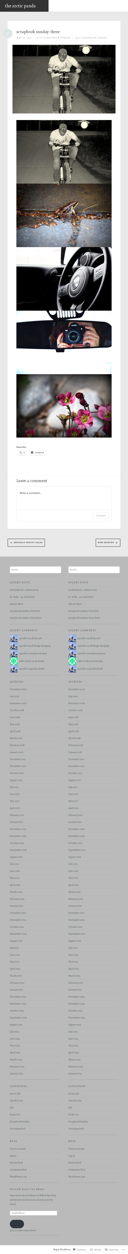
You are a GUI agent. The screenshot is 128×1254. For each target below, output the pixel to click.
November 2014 (18, 1003)
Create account (18, 1149)
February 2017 (17, 815)
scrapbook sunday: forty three (26, 618)
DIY (12, 1107)
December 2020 (18, 689)
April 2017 (15, 808)
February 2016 (17, 899)
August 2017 (16, 780)
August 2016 (16, 857)
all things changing (41, 646)
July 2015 (14, 948)
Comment (101, 515)
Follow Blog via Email (27, 1189)
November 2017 (18, 766)
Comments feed (18, 1169)
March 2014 (16, 1059)
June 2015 (15, 955)
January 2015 (16, 989)
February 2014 (17, 1066)
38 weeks (39, 661)
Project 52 (15, 1114)
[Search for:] (35, 569)
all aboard (36, 638)
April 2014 (15, 1052)
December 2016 (18, 829)
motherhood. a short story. (24, 590)
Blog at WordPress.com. (64, 1249)
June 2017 (15, 794)
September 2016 (18, 850)
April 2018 (15, 731)
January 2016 (16, 906)
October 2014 (17, 1011)
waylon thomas (39, 653)
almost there (16, 604)
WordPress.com (18, 1176)
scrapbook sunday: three (38, 31)
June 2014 (15, 1038)
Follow (16, 1224)
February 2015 (17, 983)
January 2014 (16, 1073)
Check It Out (16, 1100)
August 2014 (16, 1024)
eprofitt (23, 638)
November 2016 (18, 836)
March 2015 (16, 976)
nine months (106, 542)
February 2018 (17, 745)
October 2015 (17, 927)
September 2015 (18, 934)
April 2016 (15, 885)
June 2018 (15, 717)
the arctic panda (20, 6)
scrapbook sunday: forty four (25, 611)
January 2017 (16, 822)
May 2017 (15, 801)
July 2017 (14, 787)
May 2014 (15, 1045)
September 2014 (18, 1017)
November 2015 (18, 920)
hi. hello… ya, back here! (22, 597)
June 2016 (15, 871)
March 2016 (16, 892)
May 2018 (15, 724)
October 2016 (17, 843)
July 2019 (14, 696)
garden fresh (37, 668)
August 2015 (16, 941)
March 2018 (16, 738)
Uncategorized (17, 1128)
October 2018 (17, 710)
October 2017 (17, 773)
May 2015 (15, 961)
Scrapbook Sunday (57, 37)
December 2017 (18, 759)
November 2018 (18, 703)
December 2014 (18, 996)
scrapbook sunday (94, 37)
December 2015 (18, 913)
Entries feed (16, 1162)
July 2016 (14, 864)
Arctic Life (15, 1093)
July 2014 (14, 1031)
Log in (13, 1156)
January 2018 (16, 752)
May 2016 (15, 878)
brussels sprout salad (28, 542)
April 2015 (15, 969)
